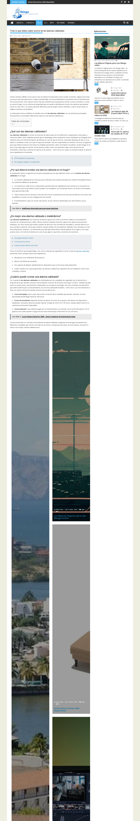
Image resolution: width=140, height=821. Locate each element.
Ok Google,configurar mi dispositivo (27, 162)
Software (61, 23)
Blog (39, 23)
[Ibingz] (12, 22)
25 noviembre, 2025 (118, 127)
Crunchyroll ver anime (22, 242)
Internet (71, 23)
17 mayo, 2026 (72, 509)
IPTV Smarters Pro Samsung (24, 158)
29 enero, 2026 (116, 106)
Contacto (30, 23)
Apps (52, 23)
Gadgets (19, 23)
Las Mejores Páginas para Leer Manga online (70, 516)
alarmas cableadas (82, 251)
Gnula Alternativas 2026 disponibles (41, 2)
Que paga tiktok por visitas (23, 238)
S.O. (45, 23)
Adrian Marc (27, 36)
